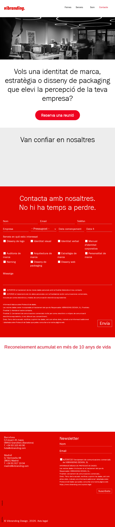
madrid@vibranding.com (16, 466)
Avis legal (42, 521)
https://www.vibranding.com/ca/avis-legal (75, 484)
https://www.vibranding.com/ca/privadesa (19, 325)
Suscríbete (104, 491)
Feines (68, 7)
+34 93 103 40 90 (15, 445)
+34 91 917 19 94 (15, 463)
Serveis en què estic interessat (20, 236)
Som (92, 7)
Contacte (103, 7)
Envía (105, 323)
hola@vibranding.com (15, 448)
